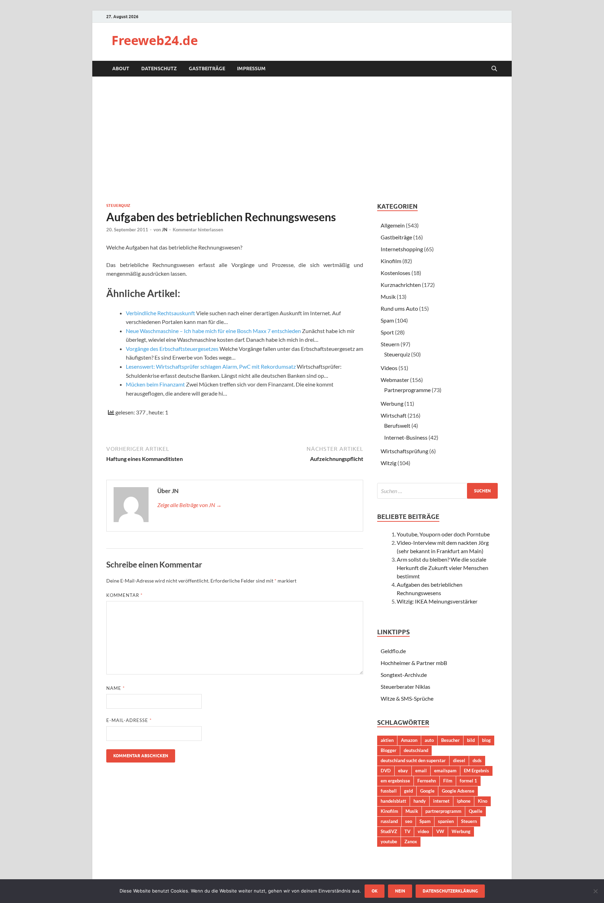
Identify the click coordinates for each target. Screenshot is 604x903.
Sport (387, 332)
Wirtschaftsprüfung (404, 451)
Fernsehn (426, 780)
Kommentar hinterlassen (198, 229)
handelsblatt (393, 801)
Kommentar (124, 595)
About (120, 68)
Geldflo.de (393, 651)
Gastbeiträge (207, 68)
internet (441, 801)
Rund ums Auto (399, 308)
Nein (400, 891)
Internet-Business (405, 437)
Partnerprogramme (407, 390)
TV (407, 831)
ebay (403, 770)
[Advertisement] (302, 139)
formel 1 (468, 780)
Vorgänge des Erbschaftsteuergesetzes (172, 348)
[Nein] (595, 891)
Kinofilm (391, 261)
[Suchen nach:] (437, 491)
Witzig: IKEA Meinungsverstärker (437, 601)
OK (375, 891)
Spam (387, 320)
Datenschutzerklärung (450, 891)
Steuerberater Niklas (405, 686)
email (421, 770)
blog (486, 740)
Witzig (388, 463)
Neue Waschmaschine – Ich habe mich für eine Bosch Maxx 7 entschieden (213, 330)
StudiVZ (389, 831)
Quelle (475, 811)
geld (408, 791)
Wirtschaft (394, 415)
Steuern (390, 344)
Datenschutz (159, 68)
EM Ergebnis (476, 770)
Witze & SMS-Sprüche (407, 698)
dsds (477, 760)
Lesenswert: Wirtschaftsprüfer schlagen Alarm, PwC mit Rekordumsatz (211, 366)
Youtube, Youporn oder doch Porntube (443, 534)
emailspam (445, 770)
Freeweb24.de (155, 40)
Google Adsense (458, 791)
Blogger (388, 750)
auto (429, 740)
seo (408, 821)
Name (115, 688)
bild (471, 740)
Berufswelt (397, 425)
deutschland (416, 750)
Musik (388, 296)
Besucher (450, 740)
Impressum (251, 68)
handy (420, 801)
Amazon (409, 740)
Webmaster (395, 379)
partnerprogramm (443, 811)
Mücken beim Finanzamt (155, 384)
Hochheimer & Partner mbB (414, 662)
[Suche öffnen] (494, 69)
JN (164, 229)
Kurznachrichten (401, 284)
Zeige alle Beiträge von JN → (189, 504)
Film (447, 780)
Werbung (392, 403)
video (423, 831)
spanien (446, 821)
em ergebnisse (395, 780)
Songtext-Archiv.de (404, 674)
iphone (463, 801)
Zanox (410, 841)
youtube (389, 841)
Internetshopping (402, 249)
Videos (389, 367)
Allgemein (393, 225)
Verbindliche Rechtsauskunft (160, 313)
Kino (482, 801)
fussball (389, 791)
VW (440, 831)
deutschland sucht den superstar (413, 760)
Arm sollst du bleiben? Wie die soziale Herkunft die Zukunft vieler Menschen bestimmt (442, 567)
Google (427, 791)
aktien (387, 740)
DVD (386, 770)
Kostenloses (395, 272)
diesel (459, 760)
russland (389, 821)
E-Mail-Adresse (129, 720)
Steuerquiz (118, 205)
